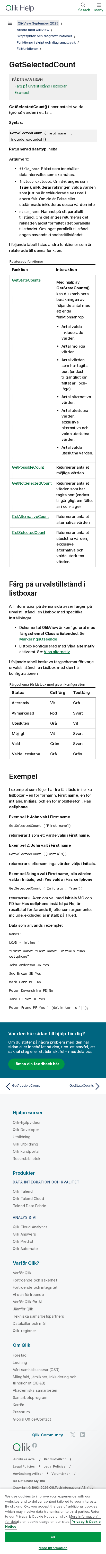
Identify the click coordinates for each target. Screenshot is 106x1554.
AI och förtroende (28, 1294)
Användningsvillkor (28, 1474)
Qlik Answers (24, 1234)
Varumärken (60, 1474)
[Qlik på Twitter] (73, 1435)
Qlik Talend (23, 1191)
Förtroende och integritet (35, 1287)
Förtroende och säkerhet (35, 1280)
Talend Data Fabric (29, 1206)
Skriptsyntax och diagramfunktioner (44, 36)
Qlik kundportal (26, 1151)
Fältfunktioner (27, 48)
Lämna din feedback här (36, 1063)
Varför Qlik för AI (27, 1302)
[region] (53, 1521)
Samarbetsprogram (30, 1397)
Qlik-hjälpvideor (27, 1122)
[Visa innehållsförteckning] (10, 23)
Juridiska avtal (24, 1459)
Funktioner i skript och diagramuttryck (46, 42)
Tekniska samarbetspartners (38, 1316)
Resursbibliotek (26, 1158)
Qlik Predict (23, 1241)
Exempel (22, 92)
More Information (53, 1548)
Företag (19, 1355)
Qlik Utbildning (25, 1144)
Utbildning (22, 1137)
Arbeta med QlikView (33, 30)
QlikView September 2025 (38, 23)
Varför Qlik (22, 1273)
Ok (53, 1537)
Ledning (20, 1362)
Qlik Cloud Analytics (30, 1227)
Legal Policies (24, 1466)
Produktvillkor (55, 1459)
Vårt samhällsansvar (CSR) (36, 1369)
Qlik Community (47, 1434)
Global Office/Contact (32, 1419)
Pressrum (21, 1412)
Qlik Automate (25, 1248)
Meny (98, 10)
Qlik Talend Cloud (28, 1198)
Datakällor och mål (29, 1323)
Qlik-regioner (24, 1330)
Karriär (18, 1405)
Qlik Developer (26, 1129)
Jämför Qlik (23, 1309)
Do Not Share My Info (29, 1481)
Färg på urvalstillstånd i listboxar (40, 86)
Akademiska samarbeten (35, 1390)
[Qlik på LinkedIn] (82, 1435)
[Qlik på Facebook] (35, 1445)
